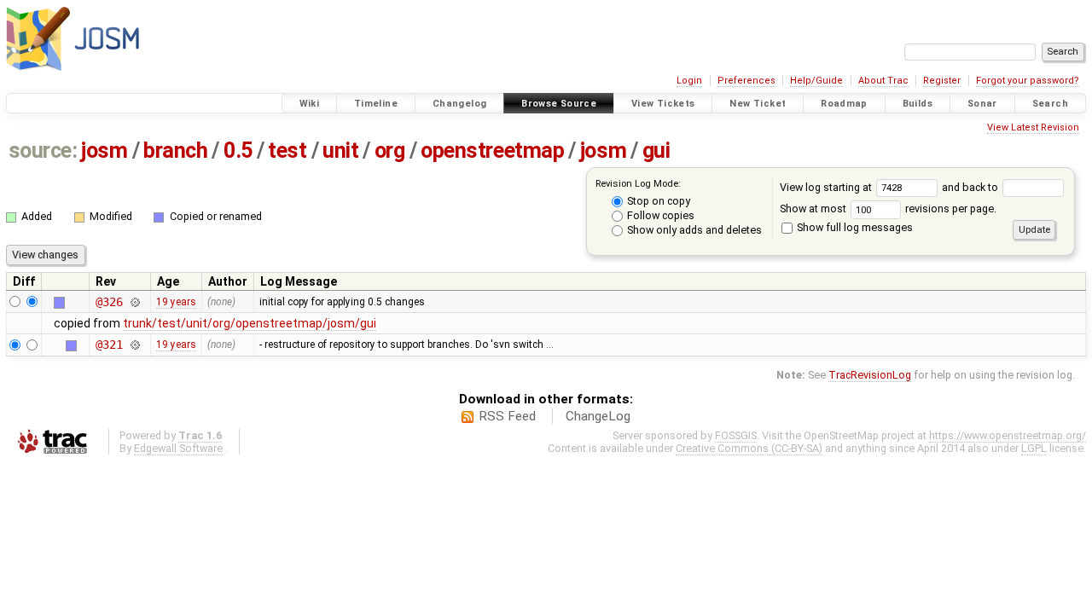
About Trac (883, 80)
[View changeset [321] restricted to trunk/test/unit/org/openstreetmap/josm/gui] (135, 344)
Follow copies (659, 215)
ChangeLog (598, 416)
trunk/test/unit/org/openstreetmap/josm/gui (249, 323)
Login (689, 80)
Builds (917, 103)
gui (656, 150)
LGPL (1034, 448)
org (390, 150)
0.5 (238, 150)
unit (340, 150)
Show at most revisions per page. (888, 208)
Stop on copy (657, 200)
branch (175, 150)
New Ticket (757, 103)
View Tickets (663, 103)
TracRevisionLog (869, 374)
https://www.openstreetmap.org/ (1007, 435)
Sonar (982, 103)
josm (104, 150)
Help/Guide (816, 80)
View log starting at (827, 187)
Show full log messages (853, 227)
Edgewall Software (178, 448)
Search (1050, 103)
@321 (109, 344)
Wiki (309, 103)
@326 (109, 302)
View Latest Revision (1033, 127)
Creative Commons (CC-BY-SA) (749, 448)
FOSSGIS (736, 435)
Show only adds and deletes (693, 229)
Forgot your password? (1027, 80)
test (287, 150)
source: (43, 150)
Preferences (746, 80)
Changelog (459, 103)
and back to (971, 187)
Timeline (376, 103)
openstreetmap (492, 150)
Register (942, 80)
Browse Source (558, 103)
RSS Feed (507, 416)
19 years (176, 302)
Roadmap (844, 103)
